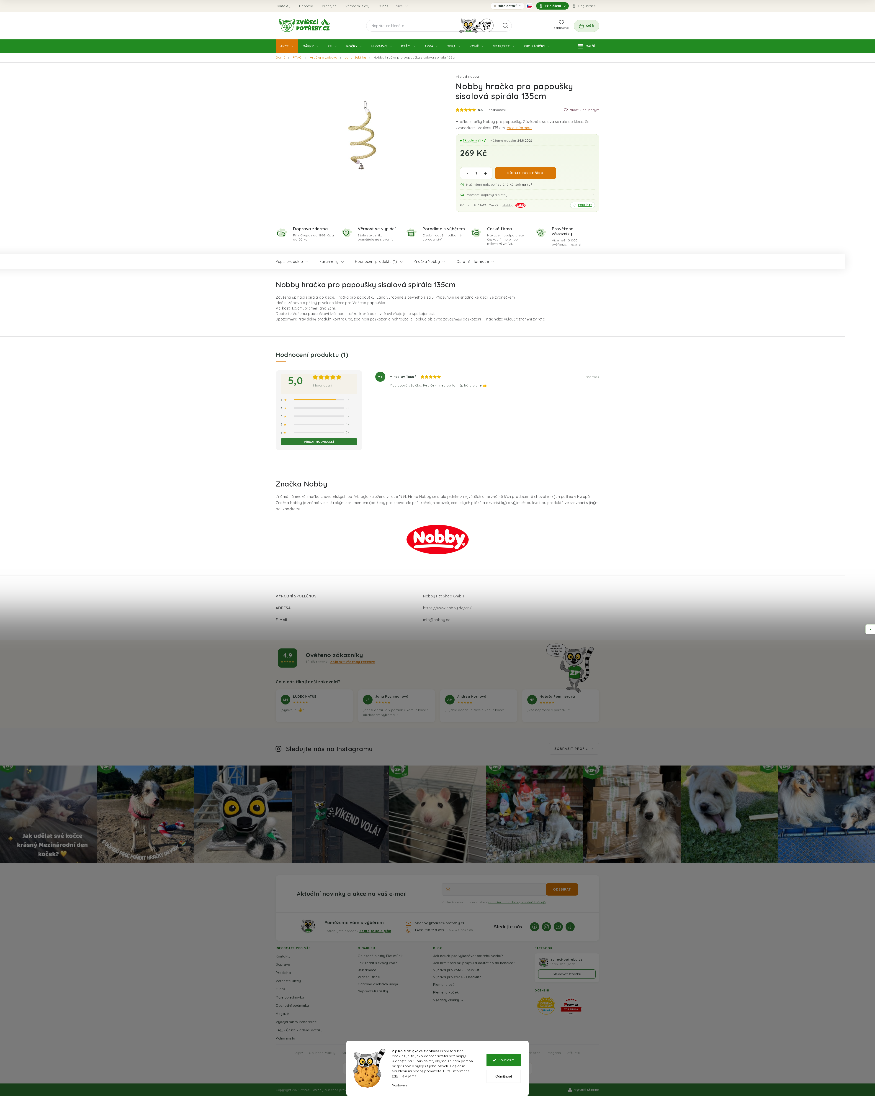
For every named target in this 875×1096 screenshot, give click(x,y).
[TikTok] (570, 926)
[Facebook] (534, 926)
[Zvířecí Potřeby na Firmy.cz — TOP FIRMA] (571, 1006)
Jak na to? (523, 184)
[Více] (586, 46)
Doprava (306, 6)
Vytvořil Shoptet (586, 1089)
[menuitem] (287, 46)
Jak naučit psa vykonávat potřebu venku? (468, 956)
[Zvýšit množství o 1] (485, 173)
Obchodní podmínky (292, 1005)
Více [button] (399, 6)
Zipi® (299, 1053)
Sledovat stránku (567, 974)
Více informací (519, 127)
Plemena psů (444, 984)
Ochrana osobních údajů (378, 984)
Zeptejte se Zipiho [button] (375, 931)
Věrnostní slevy (357, 6)
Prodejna (329, 6)
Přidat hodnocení (319, 441)
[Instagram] (546, 926)
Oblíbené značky (322, 1053)
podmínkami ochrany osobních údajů (517, 902)
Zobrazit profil (571, 749)
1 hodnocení (496, 110)
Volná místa (285, 1038)
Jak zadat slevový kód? (377, 963)
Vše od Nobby (467, 76)
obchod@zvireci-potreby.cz (439, 923)
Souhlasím (507, 1060)
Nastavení (399, 1085)
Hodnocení (532, 1053)
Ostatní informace (472, 261)
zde (395, 1076)
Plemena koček (446, 992)
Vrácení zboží (369, 977)
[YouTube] (558, 926)
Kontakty (283, 6)
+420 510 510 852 (429, 930)
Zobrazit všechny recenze (352, 662)
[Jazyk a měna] (529, 6)
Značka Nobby (427, 261)
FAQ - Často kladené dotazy (299, 1030)
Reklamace (367, 970)
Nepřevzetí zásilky (373, 991)
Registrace (587, 6)
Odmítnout (503, 1076)
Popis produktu (289, 261)
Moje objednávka (290, 997)
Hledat (505, 26)
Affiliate (573, 1053)
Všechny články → (448, 1000)
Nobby (507, 205)
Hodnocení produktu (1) (376, 261)
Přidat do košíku (525, 173)
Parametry (329, 261)
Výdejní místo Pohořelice (296, 1022)
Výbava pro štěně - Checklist (457, 977)
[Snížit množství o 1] (467, 173)
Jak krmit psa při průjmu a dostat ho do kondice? (474, 963)
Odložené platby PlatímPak (380, 956)
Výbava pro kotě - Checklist (456, 970)
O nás (383, 6)
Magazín (282, 1013)
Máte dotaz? (507, 7)
